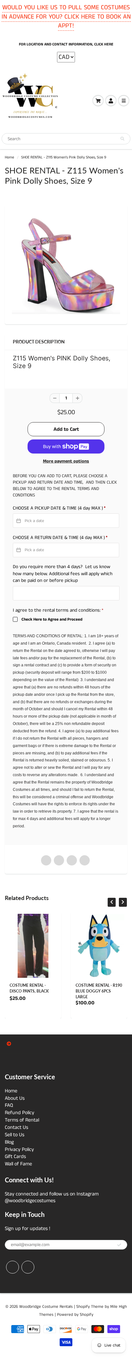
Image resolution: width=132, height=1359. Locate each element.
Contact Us (16, 1127)
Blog (9, 1142)
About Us (15, 1098)
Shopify (83, 1307)
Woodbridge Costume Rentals (46, 1307)
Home (9, 157)
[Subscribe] (119, 1245)
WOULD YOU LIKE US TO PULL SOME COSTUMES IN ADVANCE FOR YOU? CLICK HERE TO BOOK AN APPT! (66, 16)
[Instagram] (27, 1267)
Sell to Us (14, 1134)
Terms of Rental (22, 1120)
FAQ (9, 1105)
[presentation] (112, 902)
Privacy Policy (19, 1149)
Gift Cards (15, 1156)
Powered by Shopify (75, 1315)
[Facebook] (12, 1267)
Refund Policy (19, 1112)
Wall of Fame (18, 1164)
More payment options (66, 461)
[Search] (122, 139)
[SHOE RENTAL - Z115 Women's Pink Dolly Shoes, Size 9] (66, 263)
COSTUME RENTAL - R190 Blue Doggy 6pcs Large (99, 991)
